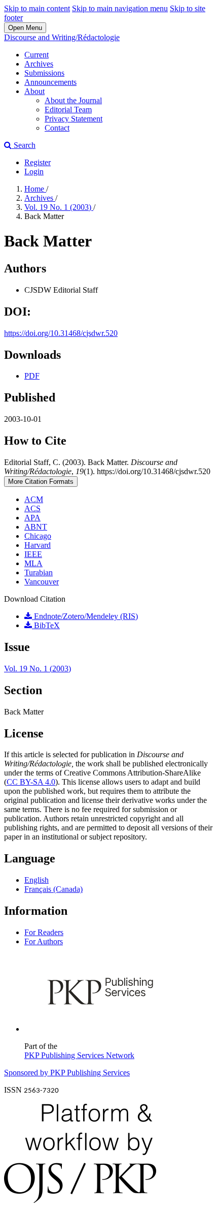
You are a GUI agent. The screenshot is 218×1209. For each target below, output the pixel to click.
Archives (38, 63)
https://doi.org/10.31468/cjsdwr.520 (61, 333)
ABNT (35, 526)
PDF (32, 375)
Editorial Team (68, 109)
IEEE (33, 554)
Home (35, 188)
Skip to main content (37, 8)
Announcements (50, 82)
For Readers (43, 932)
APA (32, 517)
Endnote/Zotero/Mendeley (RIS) (85, 616)
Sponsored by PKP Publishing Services (67, 1072)
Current (36, 54)
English (36, 880)
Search (23, 145)
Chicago (37, 536)
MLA (33, 563)
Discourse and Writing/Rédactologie (62, 37)
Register (37, 162)
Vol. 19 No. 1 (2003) (58, 207)
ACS (32, 508)
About (34, 91)
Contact (57, 127)
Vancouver (41, 581)
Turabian (38, 572)
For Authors (43, 941)
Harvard (37, 545)
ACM (33, 499)
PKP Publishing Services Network (79, 1055)
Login (34, 171)
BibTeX (46, 625)
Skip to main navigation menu (120, 8)
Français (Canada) (53, 889)
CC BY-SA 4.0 (31, 782)
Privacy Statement (73, 118)
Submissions (44, 73)
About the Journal (73, 100)
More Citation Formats (41, 481)
